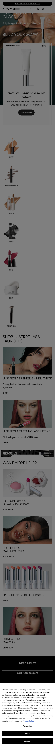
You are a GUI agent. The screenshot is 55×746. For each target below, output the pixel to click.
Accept (27, 741)
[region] (27, 714)
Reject (27, 734)
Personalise (27, 726)
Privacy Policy (28, 721)
